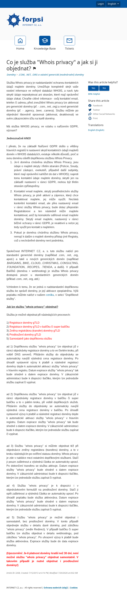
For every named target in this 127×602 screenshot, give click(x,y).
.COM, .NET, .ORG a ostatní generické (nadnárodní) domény (51, 74)
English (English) (96, 130)
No (104, 88)
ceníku (50, 294)
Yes (93, 88)
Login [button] (101, 3)
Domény (11, 74)
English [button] (112, 3)
